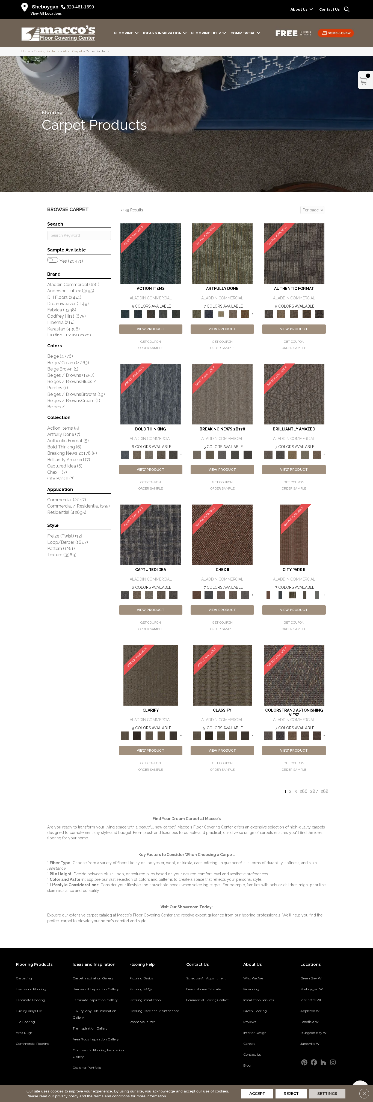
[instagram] (333, 1062)
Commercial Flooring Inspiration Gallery (98, 1053)
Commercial (242, 33)
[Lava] (149, 454)
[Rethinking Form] (306, 314)
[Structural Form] (319, 314)
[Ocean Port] (137, 314)
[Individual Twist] (294, 314)
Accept (257, 1093)
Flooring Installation (145, 1000)
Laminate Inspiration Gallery (95, 1000)
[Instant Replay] (222, 454)
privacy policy (66, 1096)
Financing (251, 989)
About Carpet (72, 51)
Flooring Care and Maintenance (154, 1011)
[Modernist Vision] (221, 314)
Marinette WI (310, 1000)
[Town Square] (245, 595)
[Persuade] (161, 735)
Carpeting (24, 978)
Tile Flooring (25, 1022)
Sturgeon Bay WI (313, 1033)
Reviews (249, 1022)
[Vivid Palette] (245, 314)
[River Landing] (208, 595)
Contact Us (329, 9)
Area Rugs (24, 1033)
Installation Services (258, 1000)
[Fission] (161, 454)
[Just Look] (317, 735)
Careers (249, 1044)
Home (25, 51)
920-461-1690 (80, 7)
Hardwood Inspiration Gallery (96, 989)
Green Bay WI (311, 978)
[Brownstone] (150, 314)
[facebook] (314, 1062)
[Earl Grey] (163, 314)
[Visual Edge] (294, 253)
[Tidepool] (150, 253)
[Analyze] (137, 735)
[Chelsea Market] (222, 535)
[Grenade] (137, 454)
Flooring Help (206, 33)
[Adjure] (173, 735)
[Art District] (221, 595)
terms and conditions (112, 1096)
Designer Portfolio (87, 1067)
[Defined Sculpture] (281, 314)
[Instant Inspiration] (317, 454)
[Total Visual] (292, 735)
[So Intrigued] (294, 394)
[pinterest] (304, 1062)
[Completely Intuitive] (292, 454)
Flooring (124, 33)
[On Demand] (235, 454)
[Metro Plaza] (233, 595)
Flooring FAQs (140, 989)
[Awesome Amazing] (233, 314)
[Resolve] (150, 675)
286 (303, 791)
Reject (291, 1093)
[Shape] (150, 394)
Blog (247, 1065)
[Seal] (173, 454)
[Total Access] (247, 454)
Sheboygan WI (312, 989)
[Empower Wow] (304, 454)
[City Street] (176, 314)
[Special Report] (209, 454)
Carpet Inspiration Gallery (93, 978)
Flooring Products (46, 51)
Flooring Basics (141, 978)
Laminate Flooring (30, 1000)
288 (324, 791)
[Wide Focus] (280, 735)
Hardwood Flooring (31, 989)
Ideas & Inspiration (162, 33)
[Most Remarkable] (208, 314)
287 (314, 791)
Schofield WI (309, 1022)
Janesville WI (310, 1044)
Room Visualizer (142, 1022)
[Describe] (149, 735)
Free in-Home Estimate (203, 989)
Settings (327, 1093)
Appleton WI (310, 1011)
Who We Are (253, 978)
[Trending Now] (222, 394)
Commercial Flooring (32, 1044)
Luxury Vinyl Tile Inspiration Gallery (94, 1014)
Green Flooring (255, 1011)
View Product (150, 329)
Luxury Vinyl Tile (29, 1011)
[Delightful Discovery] (222, 253)
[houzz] (323, 1062)
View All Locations (46, 14)
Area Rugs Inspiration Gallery (96, 1039)
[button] (311, 9)
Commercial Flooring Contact (207, 1000)
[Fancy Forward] (294, 675)
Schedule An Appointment (206, 978)
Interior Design (255, 1033)
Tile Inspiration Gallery (90, 1028)
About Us (299, 9)
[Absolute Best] (304, 735)
